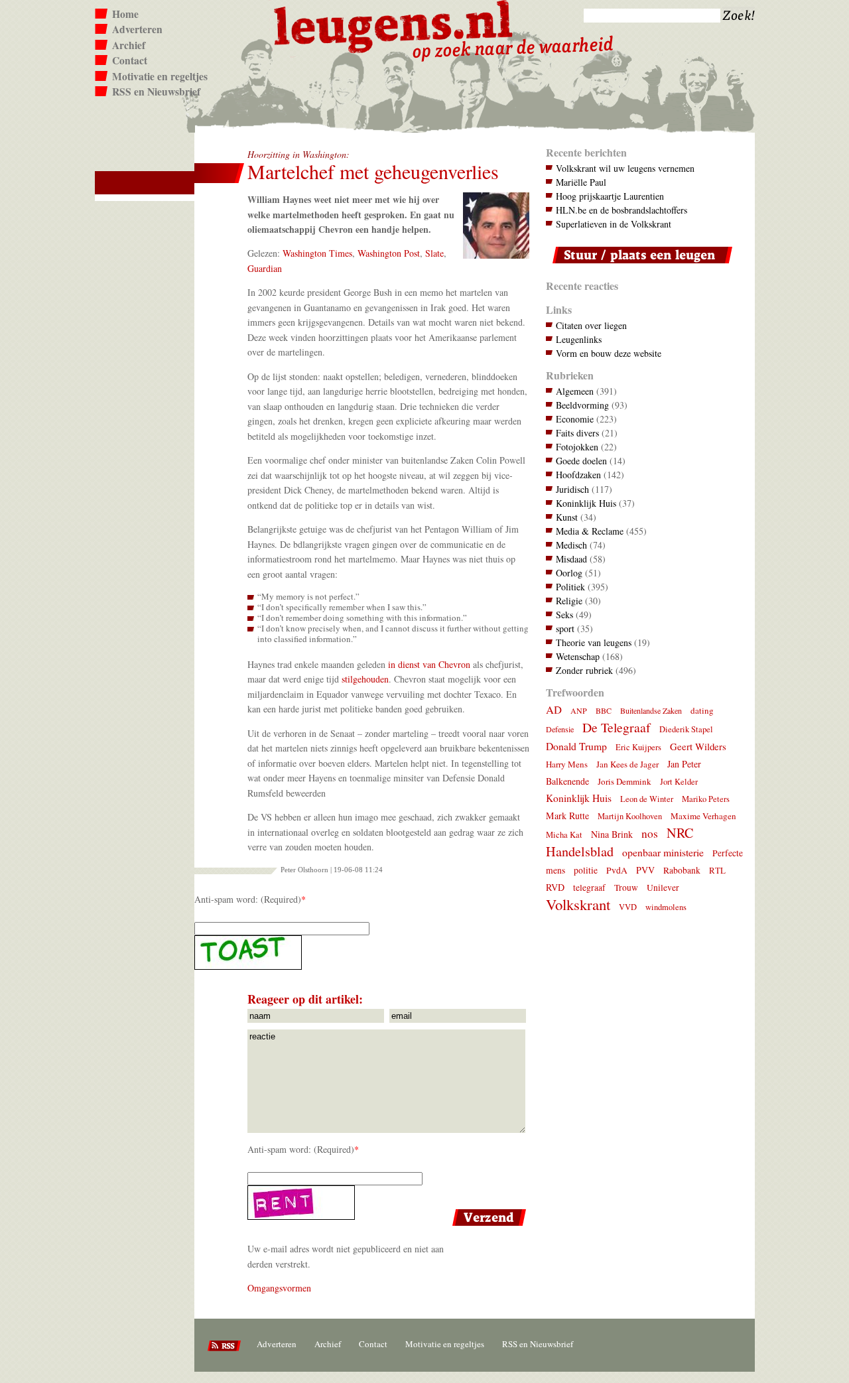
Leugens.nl (394, 25)
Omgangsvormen (279, 1288)
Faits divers (577, 433)
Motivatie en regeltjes (160, 76)
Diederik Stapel (686, 729)
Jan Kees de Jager (627, 764)
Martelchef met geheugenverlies (373, 171)
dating (702, 710)
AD (554, 709)
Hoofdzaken (578, 474)
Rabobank (681, 870)
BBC (604, 710)
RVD (555, 887)
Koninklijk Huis (586, 503)
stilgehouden (365, 679)
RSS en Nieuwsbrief (156, 91)
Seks (564, 614)
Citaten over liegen (591, 325)
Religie (569, 600)
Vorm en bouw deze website (608, 353)
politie (586, 870)
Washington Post (389, 253)
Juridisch (572, 489)
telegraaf (589, 887)
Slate (434, 253)
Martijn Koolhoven (630, 816)
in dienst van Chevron (429, 664)
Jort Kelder (679, 781)
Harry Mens (567, 764)
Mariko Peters (706, 799)
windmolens (665, 907)
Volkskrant (578, 904)
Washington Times (317, 253)
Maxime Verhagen (703, 816)
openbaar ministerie (663, 852)
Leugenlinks (579, 339)
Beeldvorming (582, 405)
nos (649, 833)
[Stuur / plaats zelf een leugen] (639, 266)
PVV (645, 870)
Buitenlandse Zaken (651, 710)
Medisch (571, 545)
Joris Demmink (624, 781)
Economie (575, 419)
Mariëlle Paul (581, 182)
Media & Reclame (589, 531)
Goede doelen (581, 460)
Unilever (663, 887)
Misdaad (571, 559)
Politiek (570, 586)
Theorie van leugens (593, 642)
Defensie (560, 729)
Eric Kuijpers (638, 747)
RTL (717, 870)
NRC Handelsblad (619, 842)
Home (125, 14)
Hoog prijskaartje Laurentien (610, 196)
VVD (628, 907)
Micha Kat (564, 834)
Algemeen (575, 391)
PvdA (616, 870)
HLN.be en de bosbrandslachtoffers (621, 210)
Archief (128, 45)
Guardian (264, 268)
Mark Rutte (567, 815)
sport (565, 628)
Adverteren (137, 29)
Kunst (567, 517)
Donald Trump (576, 746)
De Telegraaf (616, 727)
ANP (578, 710)
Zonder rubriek (584, 670)
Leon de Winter (646, 799)
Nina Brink (612, 834)
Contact (129, 60)
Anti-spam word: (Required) (247, 899)
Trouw (626, 887)
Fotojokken (577, 446)
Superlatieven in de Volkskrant (613, 224)
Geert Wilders (698, 746)
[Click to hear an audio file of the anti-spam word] (361, 952)
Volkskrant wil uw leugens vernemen (625, 168)
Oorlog (569, 572)
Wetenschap (578, 656)
